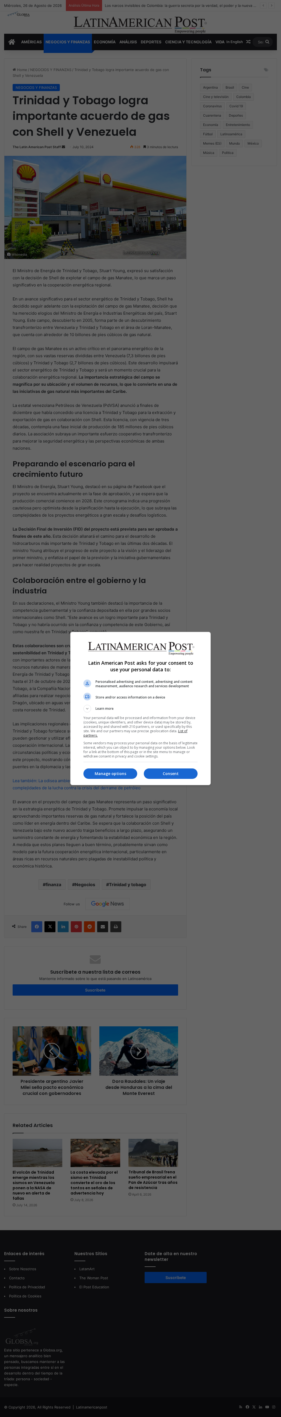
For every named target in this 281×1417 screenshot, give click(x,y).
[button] (140, 708)
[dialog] (140, 708)
